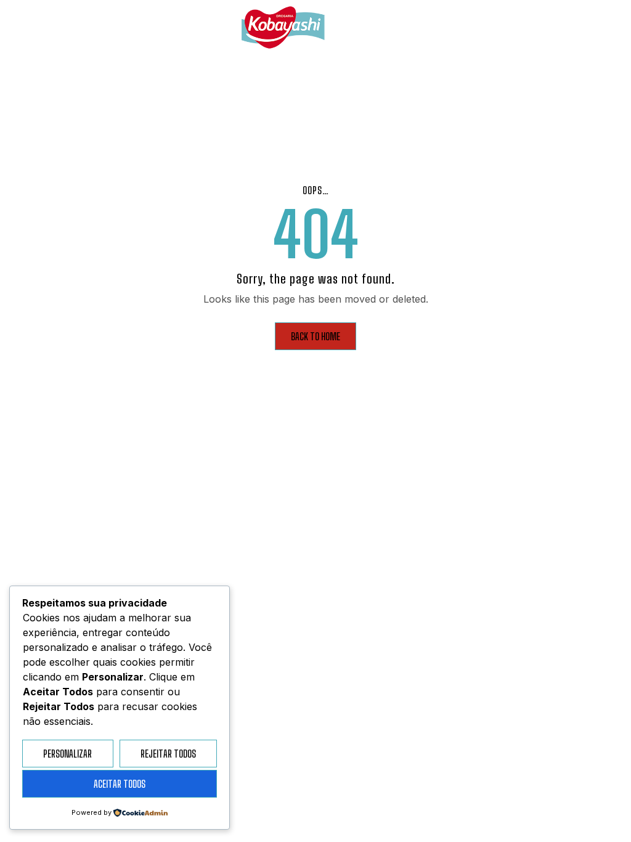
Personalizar (67, 753)
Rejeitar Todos (168, 753)
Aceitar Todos (119, 784)
